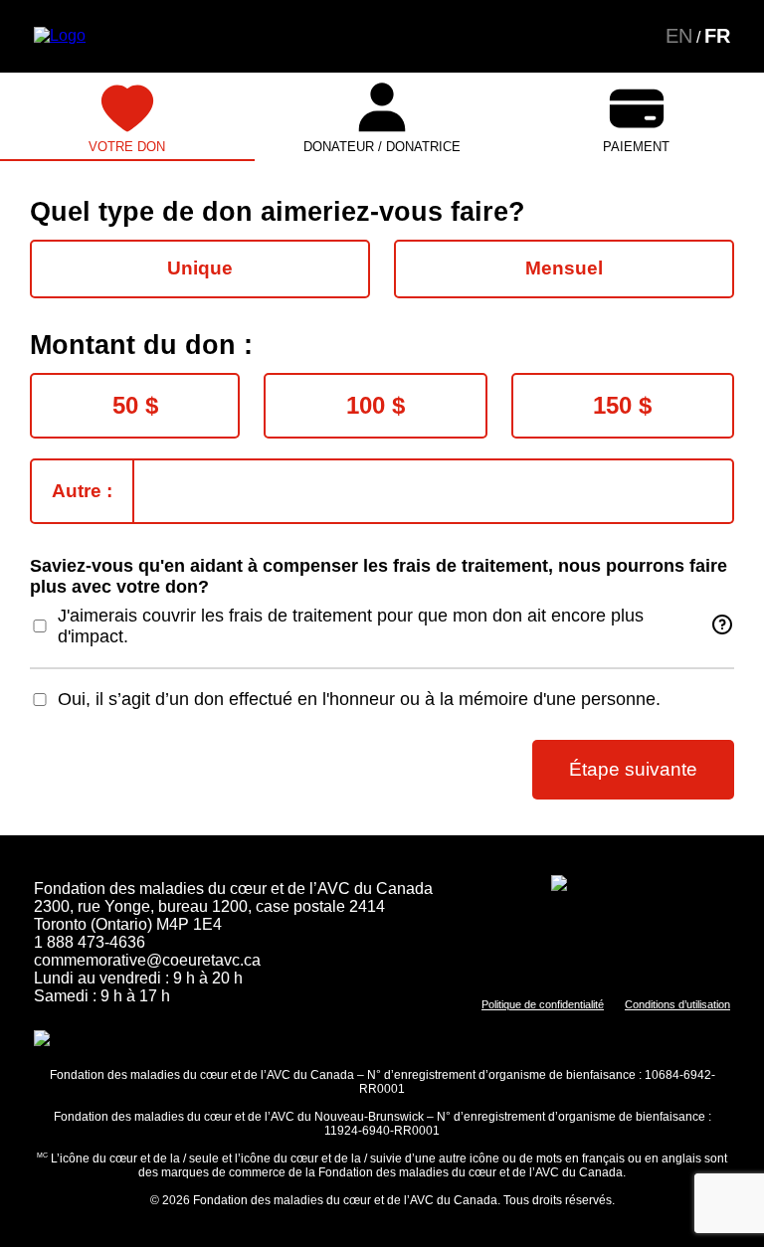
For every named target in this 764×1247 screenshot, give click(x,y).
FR (717, 36)
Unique (200, 268)
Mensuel (564, 268)
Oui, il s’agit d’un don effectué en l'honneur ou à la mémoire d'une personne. (359, 699)
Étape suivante (633, 769)
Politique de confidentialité (542, 1004)
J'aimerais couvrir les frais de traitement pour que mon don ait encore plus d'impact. (351, 626)
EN (679, 36)
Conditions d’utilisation (677, 1004)
